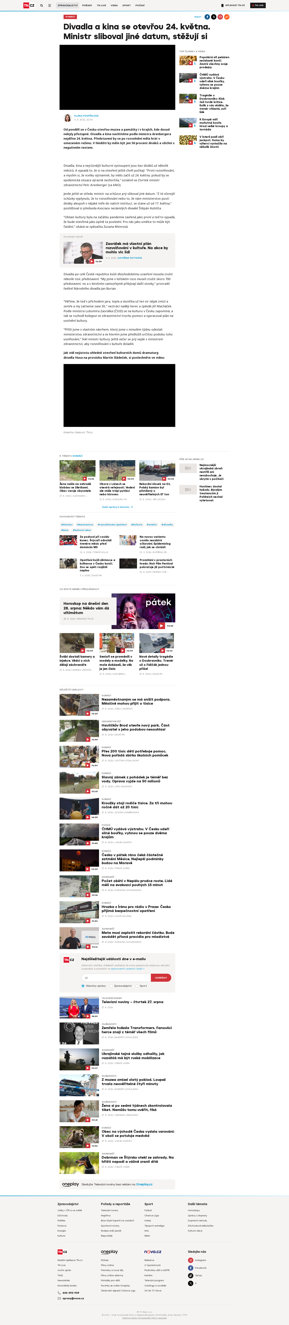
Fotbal (148, 1210)
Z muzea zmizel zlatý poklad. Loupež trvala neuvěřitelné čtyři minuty (134, 1082)
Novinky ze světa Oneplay (115, 1285)
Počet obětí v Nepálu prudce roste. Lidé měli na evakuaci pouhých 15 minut (137, 883)
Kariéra (148, 1275)
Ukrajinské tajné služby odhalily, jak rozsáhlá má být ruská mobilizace (133, 1056)
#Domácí (66, 524)
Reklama (149, 1260)
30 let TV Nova (152, 1290)
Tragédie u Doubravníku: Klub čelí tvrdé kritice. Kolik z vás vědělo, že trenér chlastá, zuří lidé (214, 104)
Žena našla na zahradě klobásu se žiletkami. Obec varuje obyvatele (75, 488)
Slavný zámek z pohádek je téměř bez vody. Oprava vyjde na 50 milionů (135, 779)
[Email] (220, 17)
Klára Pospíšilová (86, 115)
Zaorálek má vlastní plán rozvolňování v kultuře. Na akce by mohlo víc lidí (137, 248)
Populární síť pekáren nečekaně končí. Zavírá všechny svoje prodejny (214, 62)
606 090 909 (71, 1293)
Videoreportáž (111, 721)
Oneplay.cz (144, 1184)
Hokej (147, 1220)
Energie (62, 1230)
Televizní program (154, 1280)
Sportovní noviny (110, 1225)
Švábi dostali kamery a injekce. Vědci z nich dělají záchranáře (77, 661)
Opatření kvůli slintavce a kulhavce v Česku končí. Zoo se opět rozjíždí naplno (97, 565)
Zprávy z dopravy (197, 1215)
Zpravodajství (67, 5)
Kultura (61, 1235)
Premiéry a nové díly (112, 1270)
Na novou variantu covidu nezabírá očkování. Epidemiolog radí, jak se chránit (155, 542)
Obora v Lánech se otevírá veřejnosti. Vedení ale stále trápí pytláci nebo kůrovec (117, 489)
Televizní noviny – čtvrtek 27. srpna (132, 1002)
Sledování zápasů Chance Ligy (118, 1290)
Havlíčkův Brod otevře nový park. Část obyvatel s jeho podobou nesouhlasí (136, 727)
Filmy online (107, 1265)
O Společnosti (152, 1265)
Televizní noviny (112, 998)
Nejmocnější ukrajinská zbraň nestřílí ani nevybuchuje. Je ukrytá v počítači (211, 472)
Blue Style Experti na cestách (117, 1220)
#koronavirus (85, 524)
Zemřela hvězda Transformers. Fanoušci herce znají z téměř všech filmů (137, 1030)
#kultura (136, 524)
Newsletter (64, 1280)
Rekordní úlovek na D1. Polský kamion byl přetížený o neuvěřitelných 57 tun (155, 489)
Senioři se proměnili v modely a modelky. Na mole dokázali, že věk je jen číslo (116, 663)
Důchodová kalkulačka (200, 1225)
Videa (114, 5)
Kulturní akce (195, 1230)
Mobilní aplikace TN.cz (70, 1260)
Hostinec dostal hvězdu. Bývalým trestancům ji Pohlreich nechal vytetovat (211, 493)
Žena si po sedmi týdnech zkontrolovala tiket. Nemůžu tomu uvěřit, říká (137, 1108)
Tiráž (60, 1275)
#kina (64, 530)
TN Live (101, 5)
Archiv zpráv (64, 1270)
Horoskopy (194, 1210)
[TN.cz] (29, 5)
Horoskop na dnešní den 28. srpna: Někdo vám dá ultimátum (86, 608)
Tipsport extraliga (154, 1225)
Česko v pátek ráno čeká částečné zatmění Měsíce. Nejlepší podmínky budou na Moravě (133, 859)
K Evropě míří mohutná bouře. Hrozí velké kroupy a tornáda (214, 124)
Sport (126, 5)
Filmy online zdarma (112, 1275)
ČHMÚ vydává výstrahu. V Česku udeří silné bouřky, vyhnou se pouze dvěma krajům (212, 81)
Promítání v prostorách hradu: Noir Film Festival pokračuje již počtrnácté (157, 564)
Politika (61, 1220)
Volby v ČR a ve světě (70, 1210)
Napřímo (106, 1215)
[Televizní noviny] (70, 1184)
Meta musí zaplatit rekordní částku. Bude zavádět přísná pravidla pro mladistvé (138, 935)
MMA (147, 1235)
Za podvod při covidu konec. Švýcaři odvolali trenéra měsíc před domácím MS (95, 542)
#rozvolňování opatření (112, 524)
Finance (62, 1225)
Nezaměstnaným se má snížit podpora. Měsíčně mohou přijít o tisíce (136, 701)
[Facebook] (207, 17)
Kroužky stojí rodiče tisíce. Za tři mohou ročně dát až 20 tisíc (137, 805)
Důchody (63, 1215)
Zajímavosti (109, 1024)
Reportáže (107, 1235)
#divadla (167, 524)
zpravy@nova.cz (73, 1298)
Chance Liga (151, 1215)
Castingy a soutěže (155, 1285)
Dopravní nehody (197, 1220)
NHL (146, 1230)
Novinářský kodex (67, 1285)
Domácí (70, 17)
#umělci (152, 524)
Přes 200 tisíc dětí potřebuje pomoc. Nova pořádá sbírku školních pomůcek (135, 753)
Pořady (87, 5)
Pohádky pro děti (110, 1280)
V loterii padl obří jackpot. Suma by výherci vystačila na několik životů (213, 141)
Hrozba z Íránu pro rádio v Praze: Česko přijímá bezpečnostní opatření (136, 909)
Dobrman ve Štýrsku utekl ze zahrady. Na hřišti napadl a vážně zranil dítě (138, 1159)
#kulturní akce (82, 530)
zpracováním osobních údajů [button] (127, 968)
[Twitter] (213, 17)
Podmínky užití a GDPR (157, 1270)
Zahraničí (108, 877)
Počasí (139, 5)
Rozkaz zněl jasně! (111, 1230)
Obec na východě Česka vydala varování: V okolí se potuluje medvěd (138, 1134)
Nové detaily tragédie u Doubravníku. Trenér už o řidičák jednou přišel (156, 663)
